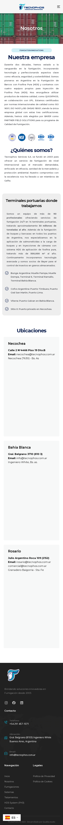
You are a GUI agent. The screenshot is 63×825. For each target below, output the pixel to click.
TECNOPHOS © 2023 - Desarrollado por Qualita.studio (31, 821)
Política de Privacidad (44, 776)
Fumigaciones (11, 787)
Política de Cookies (42, 781)
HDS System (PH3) (14, 802)
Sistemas (9, 792)
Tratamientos (11, 797)
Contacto (9, 808)
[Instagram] (6, 703)
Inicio (7, 776)
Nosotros (9, 781)
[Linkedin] (21, 703)
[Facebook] (14, 703)
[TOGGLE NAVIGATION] (50, 6)
